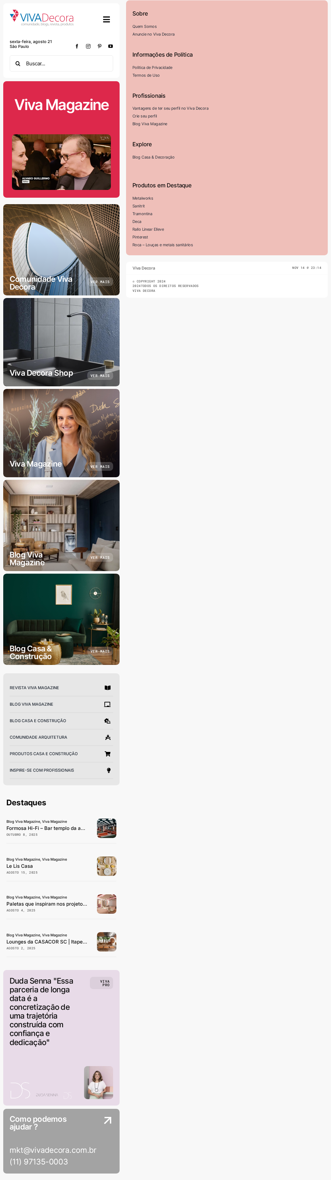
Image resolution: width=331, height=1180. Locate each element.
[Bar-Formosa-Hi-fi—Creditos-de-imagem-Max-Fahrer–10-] (106, 821)
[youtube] (110, 46)
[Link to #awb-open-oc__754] (106, 19)
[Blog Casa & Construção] (61, 619)
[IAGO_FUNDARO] (106, 859)
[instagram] (88, 46)
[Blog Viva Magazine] (61, 525)
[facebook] (77, 46)
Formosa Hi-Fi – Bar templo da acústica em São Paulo (68, 828)
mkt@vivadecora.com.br (53, 1150)
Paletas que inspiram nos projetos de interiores (61, 904)
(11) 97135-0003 (39, 1161)
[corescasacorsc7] (106, 897)
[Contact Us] (101, 1141)
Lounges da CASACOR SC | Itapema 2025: (55, 942)
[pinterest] (99, 46)
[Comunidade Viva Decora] (61, 249)
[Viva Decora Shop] (61, 342)
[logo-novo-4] (42, 12)
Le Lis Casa (19, 866)
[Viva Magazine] (61, 433)
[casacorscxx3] (106, 935)
